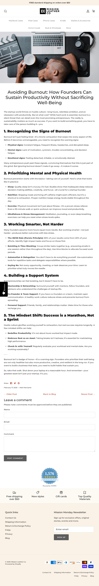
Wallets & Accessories (80, 21)
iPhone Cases (49, 21)
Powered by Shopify (13, 564)
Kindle (63, 21)
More (68, 28)
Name (7, 409)
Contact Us (10, 518)
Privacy (9, 534)
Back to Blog (49, 394)
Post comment (15, 458)
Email (6, 422)
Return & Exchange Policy (18, 526)
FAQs (8, 530)
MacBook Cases (16, 21)
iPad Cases (33, 21)
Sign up (61, 537)
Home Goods (34, 28)
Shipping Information (15, 522)
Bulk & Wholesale (53, 28)
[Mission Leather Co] (50, 11)
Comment (9, 434)
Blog (7, 538)
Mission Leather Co (18, 562)
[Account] (87, 11)
